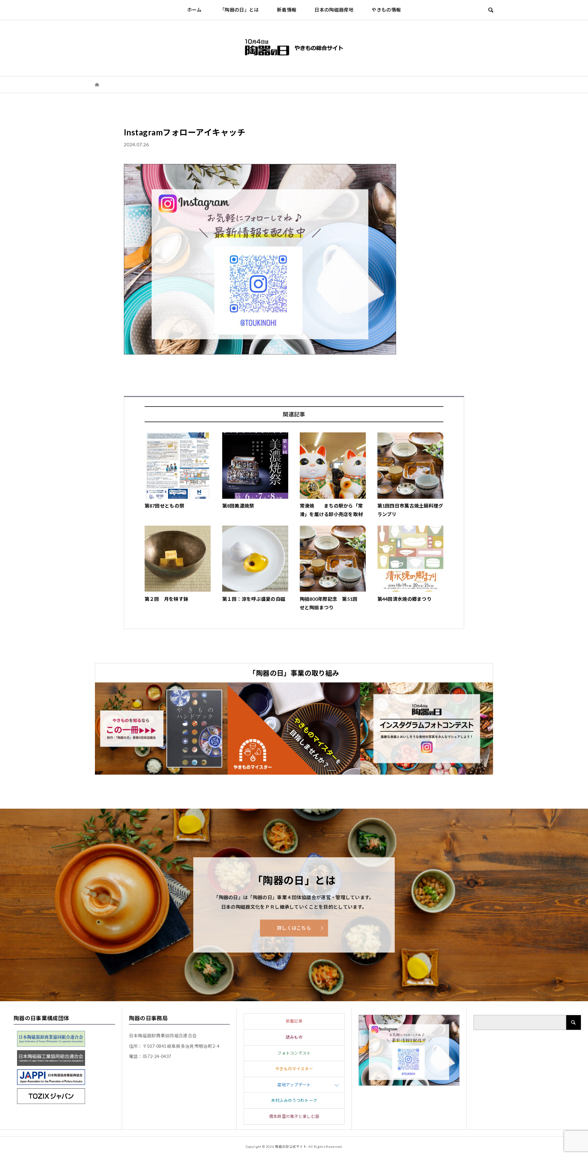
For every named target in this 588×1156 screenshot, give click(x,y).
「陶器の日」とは (239, 10)
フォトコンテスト (294, 1053)
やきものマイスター (294, 1068)
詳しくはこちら (294, 928)
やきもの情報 (386, 10)
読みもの (294, 1037)
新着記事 (294, 1021)
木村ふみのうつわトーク (294, 1100)
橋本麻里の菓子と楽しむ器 (294, 1116)
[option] (161, 728)
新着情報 (286, 10)
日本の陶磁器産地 (334, 10)
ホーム (194, 10)
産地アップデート (294, 1084)
